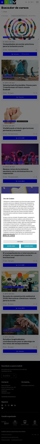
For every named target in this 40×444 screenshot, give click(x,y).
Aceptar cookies (11, 246)
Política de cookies (8, 235)
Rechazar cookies (28, 246)
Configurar (20, 241)
